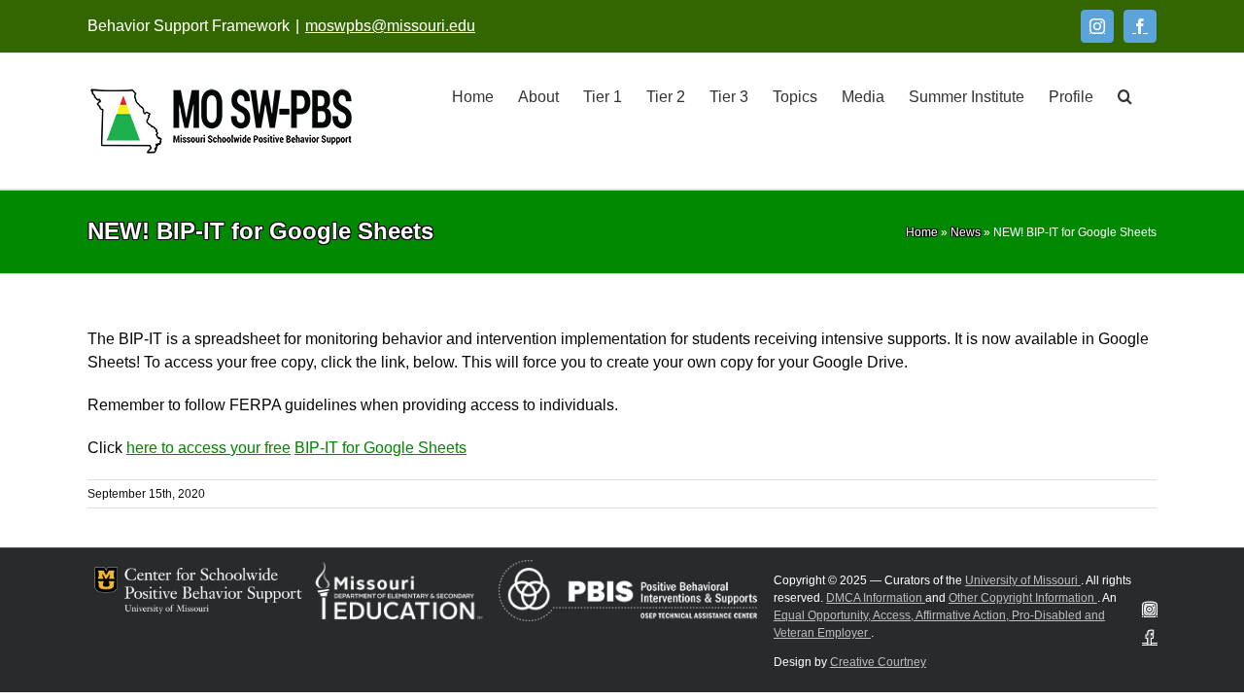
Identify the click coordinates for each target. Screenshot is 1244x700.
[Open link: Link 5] (221, 121)
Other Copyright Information (1023, 598)
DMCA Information (875, 598)
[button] (1125, 95)
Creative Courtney (878, 662)
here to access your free (208, 447)
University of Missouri (1023, 580)
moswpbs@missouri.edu (390, 26)
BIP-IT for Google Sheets (380, 447)
